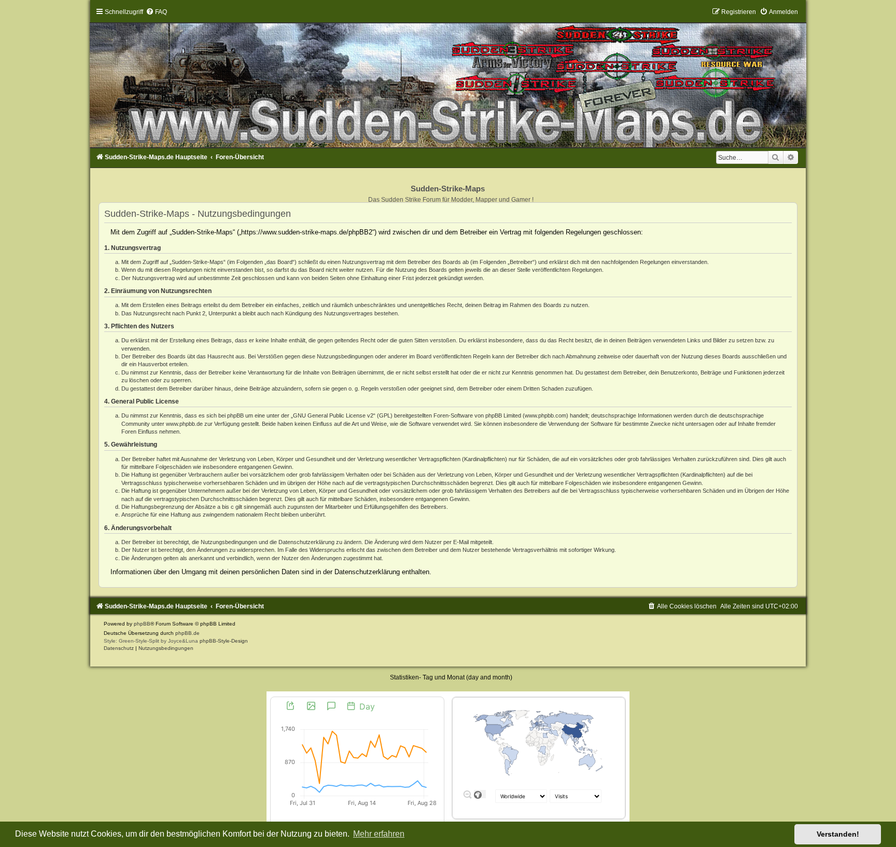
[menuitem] (156, 12)
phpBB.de (187, 633)
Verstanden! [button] (838, 834)
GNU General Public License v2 (333, 415)
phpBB (142, 624)
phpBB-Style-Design (224, 641)
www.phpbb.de (184, 424)
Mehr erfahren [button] (378, 833)
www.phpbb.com (545, 415)
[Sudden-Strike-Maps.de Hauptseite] (448, 78)
